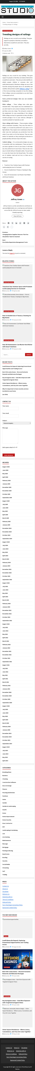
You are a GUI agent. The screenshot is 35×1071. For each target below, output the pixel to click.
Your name (5, 406)
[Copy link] (11, 227)
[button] (2, 17)
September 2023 (7, 579)
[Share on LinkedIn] (16, 223)
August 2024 (6, 542)
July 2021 (5, 668)
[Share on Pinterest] (24, 223)
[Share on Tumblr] (4, 227)
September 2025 (7, 497)
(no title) (5, 394)
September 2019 (7, 743)
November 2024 (6, 532)
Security (4, 861)
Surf (3, 871)
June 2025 (5, 508)
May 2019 (5, 757)
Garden (4, 803)
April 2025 (5, 514)
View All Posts (18, 216)
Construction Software (9, 782)
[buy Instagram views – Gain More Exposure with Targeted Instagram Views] (17, 988)
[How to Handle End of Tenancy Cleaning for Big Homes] (17, 303)
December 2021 (6, 651)
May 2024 (5, 552)
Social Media (6, 864)
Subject (4, 420)
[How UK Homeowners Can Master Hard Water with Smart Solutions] (17, 332)
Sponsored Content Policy (9, 907)
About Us (5, 888)
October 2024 (6, 535)
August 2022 (6, 624)
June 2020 (5, 713)
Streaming (5, 868)
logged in (12, 253)
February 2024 (6, 562)
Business (5, 775)
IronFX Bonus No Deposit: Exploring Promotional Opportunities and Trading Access (15, 942)
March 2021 (5, 682)
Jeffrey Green (7, 48)
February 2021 (6, 685)
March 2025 (5, 518)
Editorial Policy (6, 902)
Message (5, 428)
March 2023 (5, 600)
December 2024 (6, 528)
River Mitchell (7, 946)
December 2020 (6, 692)
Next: (15, 241)
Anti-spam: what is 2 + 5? (9, 447)
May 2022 (5, 634)
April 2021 (5, 678)
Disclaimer (5, 891)
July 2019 (5, 750)
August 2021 (6, 665)
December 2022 (6, 610)
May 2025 (5, 511)
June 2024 (5, 549)
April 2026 (5, 477)
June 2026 (5, 470)
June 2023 (5, 590)
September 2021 (7, 661)
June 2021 (5, 672)
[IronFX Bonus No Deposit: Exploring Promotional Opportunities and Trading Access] (17, 928)
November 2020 (6, 696)
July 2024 (5, 545)
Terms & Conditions (7, 899)
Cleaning (5, 779)
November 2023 (6, 573)
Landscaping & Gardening (10, 830)
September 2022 (7, 620)
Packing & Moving (7, 850)
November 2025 (6, 490)
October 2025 (6, 494)
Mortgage (5, 847)
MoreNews (25, 1067)
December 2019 (6, 733)
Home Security (6, 820)
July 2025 (5, 504)
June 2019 (5, 754)
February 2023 (6, 603)
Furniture (5, 796)
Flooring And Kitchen (8, 792)
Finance (4, 789)
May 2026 (5, 473)
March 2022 (5, 641)
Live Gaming (6, 837)
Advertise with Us (7, 896)
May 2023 (5, 593)
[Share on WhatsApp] (20, 223)
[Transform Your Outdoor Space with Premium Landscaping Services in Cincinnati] (17, 274)
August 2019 (6, 747)
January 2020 (6, 730)
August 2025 (6, 501)
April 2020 (5, 719)
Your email (5, 413)
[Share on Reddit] (28, 223)
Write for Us (5, 894)
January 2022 (6, 648)
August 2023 (6, 583)
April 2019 (5, 760)
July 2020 (5, 709)
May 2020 (5, 716)
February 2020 (6, 726)
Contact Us (5, 886)
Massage (5, 844)
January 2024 (6, 566)
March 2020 (5, 723)
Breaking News (6, 772)
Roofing (4, 857)
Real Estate (5, 854)
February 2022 (6, 644)
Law (3, 833)
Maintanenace (6, 840)
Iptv (3, 827)
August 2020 (6, 706)
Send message (8, 455)
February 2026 (6, 480)
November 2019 (6, 737)
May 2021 (5, 675)
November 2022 (6, 614)
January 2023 (6, 607)
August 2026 (6, 467)
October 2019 (6, 740)
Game (4, 799)
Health (4, 809)
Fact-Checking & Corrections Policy (12, 905)
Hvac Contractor (7, 823)
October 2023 (6, 576)
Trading (4, 874)
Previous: (15, 234)
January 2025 (6, 525)
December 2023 (6, 569)
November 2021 (6, 655)
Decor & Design (6, 786)
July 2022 (5, 627)
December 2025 (6, 487)
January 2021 (6, 689)
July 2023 (5, 586)
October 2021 (6, 658)
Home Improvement (7, 30)
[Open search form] (32, 16)
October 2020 (6, 699)
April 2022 (5, 637)
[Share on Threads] (7, 227)
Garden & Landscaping (9, 806)
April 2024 (5, 555)
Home (4, 813)
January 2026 (6, 484)
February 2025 (6, 521)
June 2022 (5, 631)
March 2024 (5, 559)
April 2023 (5, 596)
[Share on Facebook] (8, 223)
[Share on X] (12, 223)
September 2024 (7, 538)
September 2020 (7, 702)
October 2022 (6, 617)
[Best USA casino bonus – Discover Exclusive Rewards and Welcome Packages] (17, 959)
